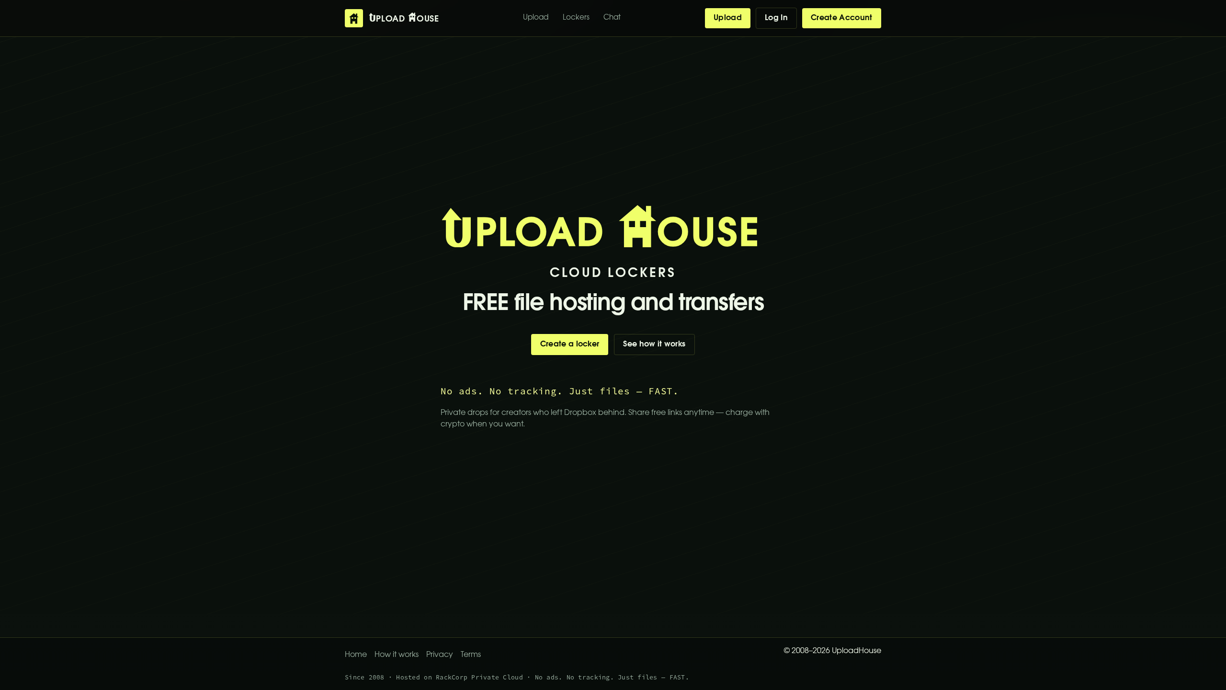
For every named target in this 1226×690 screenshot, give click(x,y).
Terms (471, 655)
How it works (397, 655)
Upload (535, 18)
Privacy (439, 655)
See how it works (654, 344)
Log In (776, 18)
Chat (612, 18)
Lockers (576, 18)
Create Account (841, 18)
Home (356, 655)
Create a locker (570, 344)
